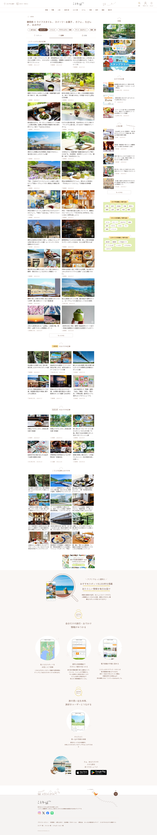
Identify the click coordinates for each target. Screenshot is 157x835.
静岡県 (32, 16)
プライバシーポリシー (43, 822)
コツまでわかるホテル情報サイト (108, 822)
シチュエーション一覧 (58, 825)
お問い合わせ (59, 822)
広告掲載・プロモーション (70, 822)
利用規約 (52, 822)
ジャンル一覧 (48, 825)
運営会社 (80, 822)
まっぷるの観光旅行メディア (91, 822)
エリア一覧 (40, 825)
